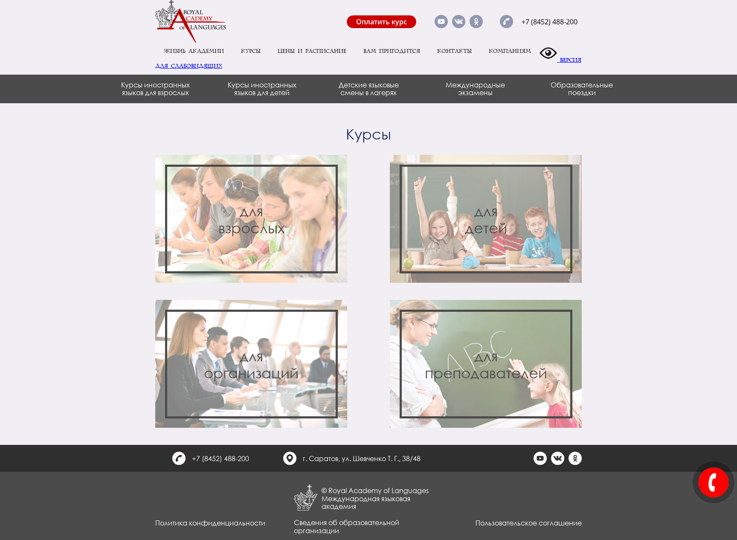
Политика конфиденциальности (210, 522)
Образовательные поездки (582, 88)
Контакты (454, 51)
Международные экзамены (475, 88)
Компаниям (510, 51)
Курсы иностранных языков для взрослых (155, 88)
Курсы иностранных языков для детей (262, 88)
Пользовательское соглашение (529, 522)
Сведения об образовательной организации (346, 526)
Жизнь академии (194, 51)
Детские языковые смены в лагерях (369, 88)
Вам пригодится (391, 51)
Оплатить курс (381, 21)
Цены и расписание (312, 51)
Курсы (251, 51)
